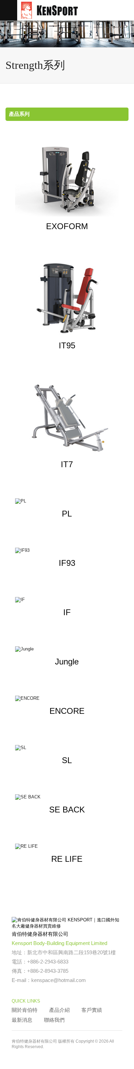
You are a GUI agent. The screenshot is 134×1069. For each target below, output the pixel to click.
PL (67, 513)
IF (67, 612)
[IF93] (67, 550)
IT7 (67, 464)
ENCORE (67, 711)
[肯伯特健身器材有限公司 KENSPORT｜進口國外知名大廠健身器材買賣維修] (31, 1053)
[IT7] (67, 417)
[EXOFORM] (67, 178)
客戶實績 (91, 1010)
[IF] (67, 599)
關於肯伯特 (24, 1010)
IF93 (67, 563)
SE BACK (67, 809)
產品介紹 (59, 1010)
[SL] (67, 747)
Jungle (67, 661)
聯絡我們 (54, 1020)
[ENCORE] (67, 698)
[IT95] (67, 297)
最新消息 (22, 1020)
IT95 (67, 345)
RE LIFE (66, 858)
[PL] (67, 501)
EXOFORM (67, 226)
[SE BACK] (67, 797)
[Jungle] (67, 649)
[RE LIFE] (67, 846)
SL (67, 760)
